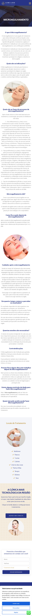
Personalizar (16, 608)
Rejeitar (16, 612)
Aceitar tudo (16, 603)
